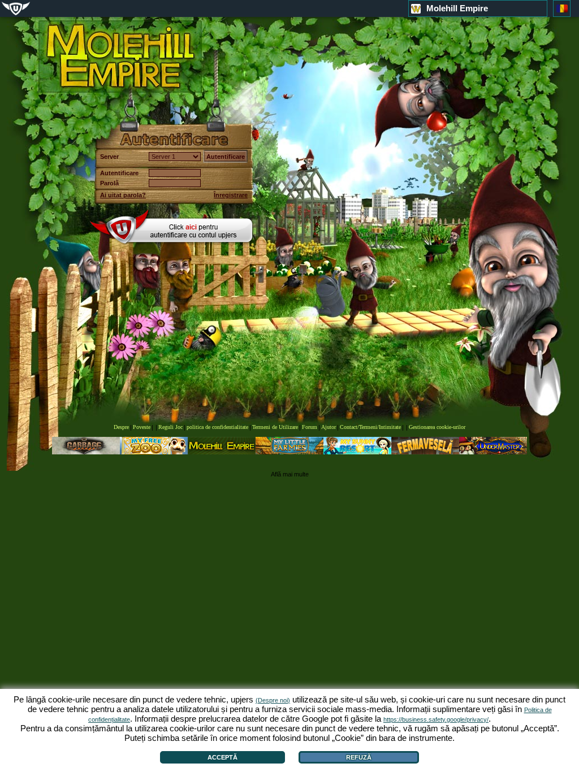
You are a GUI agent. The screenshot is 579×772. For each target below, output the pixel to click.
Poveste (141, 427)
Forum (309, 427)
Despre (121, 427)
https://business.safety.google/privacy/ (436, 719)
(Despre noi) (273, 700)
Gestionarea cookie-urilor (437, 427)
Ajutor (328, 427)
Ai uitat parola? (123, 195)
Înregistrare (231, 195)
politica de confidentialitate (217, 427)
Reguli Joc (170, 427)
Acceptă (222, 757)
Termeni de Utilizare (275, 427)
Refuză (358, 757)
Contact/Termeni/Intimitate (370, 427)
